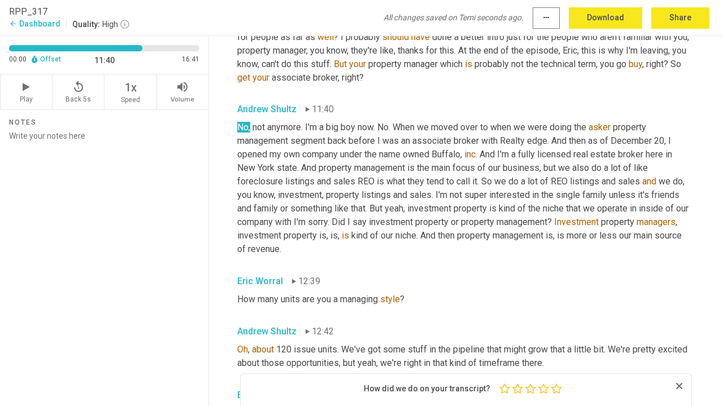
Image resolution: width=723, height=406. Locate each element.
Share (680, 17)
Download (605, 17)
